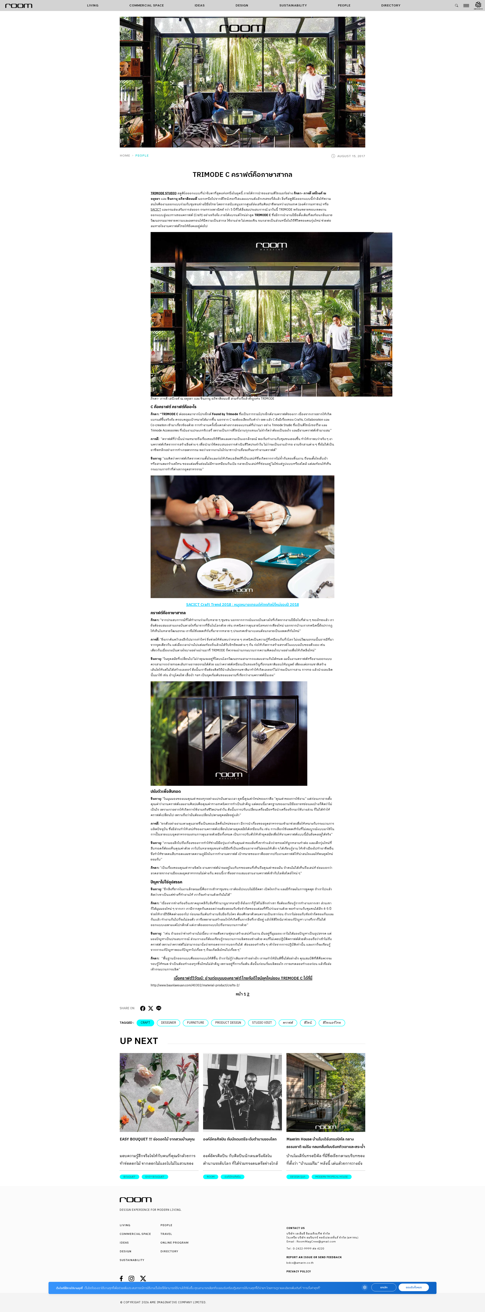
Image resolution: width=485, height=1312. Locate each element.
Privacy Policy (298, 1272)
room (210, 1177)
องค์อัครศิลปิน (233, 1177)
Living (93, 5)
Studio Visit (262, 1022)
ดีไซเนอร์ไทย (332, 1022)
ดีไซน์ (308, 1022)
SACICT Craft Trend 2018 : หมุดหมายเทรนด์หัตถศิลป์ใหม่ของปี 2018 (242, 605)
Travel (166, 1234)
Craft (145, 1022)
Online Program (174, 1242)
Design (242, 5)
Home (125, 155)
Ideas (200, 5)
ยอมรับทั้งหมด (414, 1287)
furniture (195, 1022)
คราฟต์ (288, 1022)
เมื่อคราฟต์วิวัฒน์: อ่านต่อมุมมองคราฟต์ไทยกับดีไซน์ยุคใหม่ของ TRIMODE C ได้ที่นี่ (243, 978)
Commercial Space (146, 5)
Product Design (228, 1022)
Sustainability (293, 5)
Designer (168, 1022)
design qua (297, 1177)
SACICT (156, 209)
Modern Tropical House (331, 1177)
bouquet (129, 1177)
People (344, 5)
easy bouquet (155, 1177)
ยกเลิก (383, 1287)
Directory (391, 5)
